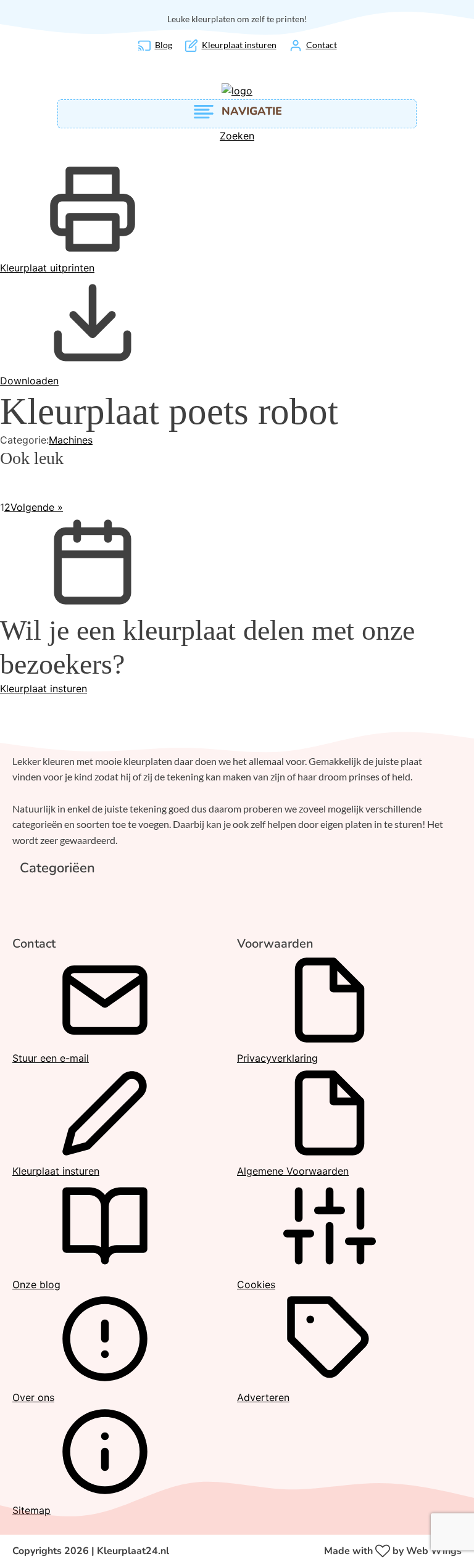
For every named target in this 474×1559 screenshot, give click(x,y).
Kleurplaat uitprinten (47, 268)
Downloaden (29, 380)
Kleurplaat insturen (43, 688)
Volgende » (36, 507)
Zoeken (237, 136)
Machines (71, 440)
